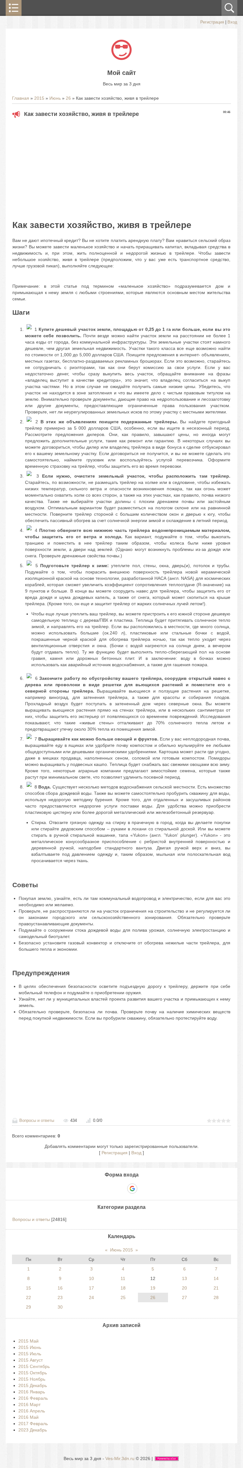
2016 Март (29, 1404)
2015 (39, 98)
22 (28, 1297)
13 (184, 1278)
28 (216, 1297)
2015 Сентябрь (34, 1366)
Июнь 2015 (121, 1249)
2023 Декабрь (32, 1429)
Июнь (55, 98)
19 (152, 1287)
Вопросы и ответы (36, 1120)
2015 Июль (29, 1353)
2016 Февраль (33, 1398)
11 (123, 1278)
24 (91, 1297)
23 (60, 1297)
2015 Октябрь (32, 1372)
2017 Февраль (33, 1423)
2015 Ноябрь (31, 1379)
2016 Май (28, 1417)
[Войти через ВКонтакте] (110, 1188)
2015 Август (30, 1360)
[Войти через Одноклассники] (143, 1188)
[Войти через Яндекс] (121, 1188)
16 (60, 1287)
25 (123, 1297)
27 (184, 1297)
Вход (232, 22)
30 (60, 1307)
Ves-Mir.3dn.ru (119, 1458)
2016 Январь (31, 1391)
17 (91, 1287)
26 (68, 98)
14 (216, 1278)
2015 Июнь (29, 1347)
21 (216, 1287)
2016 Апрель (31, 1410)
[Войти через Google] (132, 1188)
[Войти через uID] (99, 1188)
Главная (20, 98)
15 (28, 1287)
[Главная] (121, 58)
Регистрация (212, 22)
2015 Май (28, 1341)
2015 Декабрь (32, 1385)
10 (91, 1278)
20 (184, 1287)
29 (28, 1307)
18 (123, 1287)
